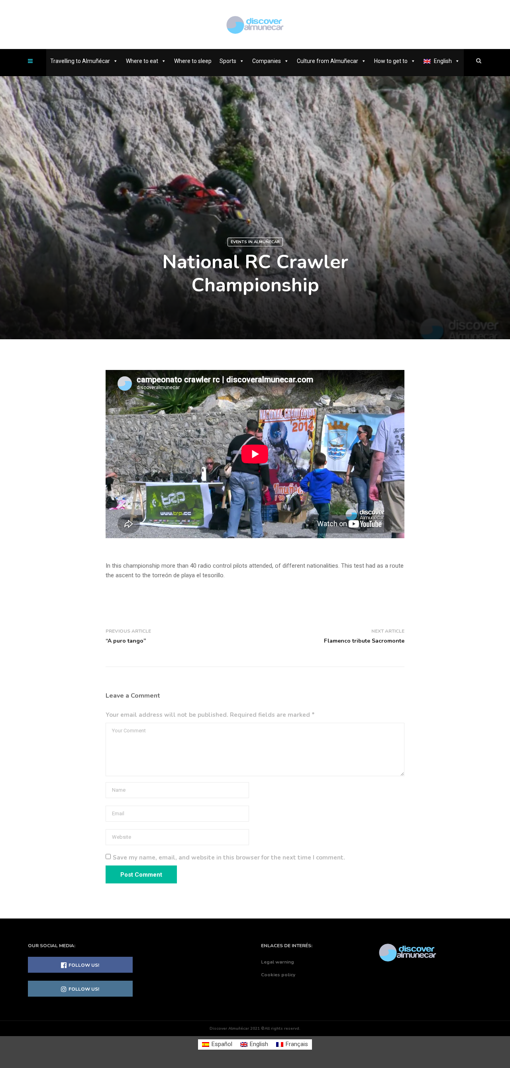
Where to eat (142, 61)
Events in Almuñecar (255, 242)
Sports (228, 61)
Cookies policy (278, 975)
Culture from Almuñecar (327, 61)
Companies (266, 61)
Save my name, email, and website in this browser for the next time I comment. (229, 857)
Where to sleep (193, 61)
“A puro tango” (126, 641)
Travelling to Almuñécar (80, 61)
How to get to (391, 61)
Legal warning (277, 962)
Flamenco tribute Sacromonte (364, 641)
